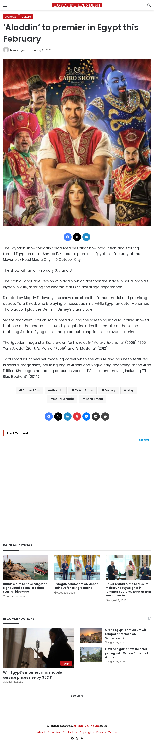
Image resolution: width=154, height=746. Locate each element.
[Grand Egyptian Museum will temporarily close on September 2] (91, 635)
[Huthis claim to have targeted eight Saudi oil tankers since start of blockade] (25, 567)
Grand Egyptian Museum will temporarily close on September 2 (126, 634)
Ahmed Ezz (31, 390)
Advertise (54, 732)
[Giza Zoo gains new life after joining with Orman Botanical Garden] (91, 654)
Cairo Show (83, 390)
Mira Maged (18, 50)
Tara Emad (94, 399)
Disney (110, 390)
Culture (26, 17)
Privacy (101, 732)
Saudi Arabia (63, 399)
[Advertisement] (77, 492)
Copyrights (87, 732)
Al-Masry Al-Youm (86, 726)
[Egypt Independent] (77, 5)
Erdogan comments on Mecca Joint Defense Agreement (76, 586)
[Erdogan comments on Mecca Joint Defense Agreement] (77, 567)
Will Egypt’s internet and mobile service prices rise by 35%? (32, 675)
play (130, 390)
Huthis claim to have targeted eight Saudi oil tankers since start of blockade (25, 588)
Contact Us (70, 732)
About (41, 732)
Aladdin (57, 390)
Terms (112, 732)
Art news (10, 17)
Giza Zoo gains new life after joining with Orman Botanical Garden (126, 653)
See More (77, 696)
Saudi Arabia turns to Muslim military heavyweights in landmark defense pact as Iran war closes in (128, 589)
